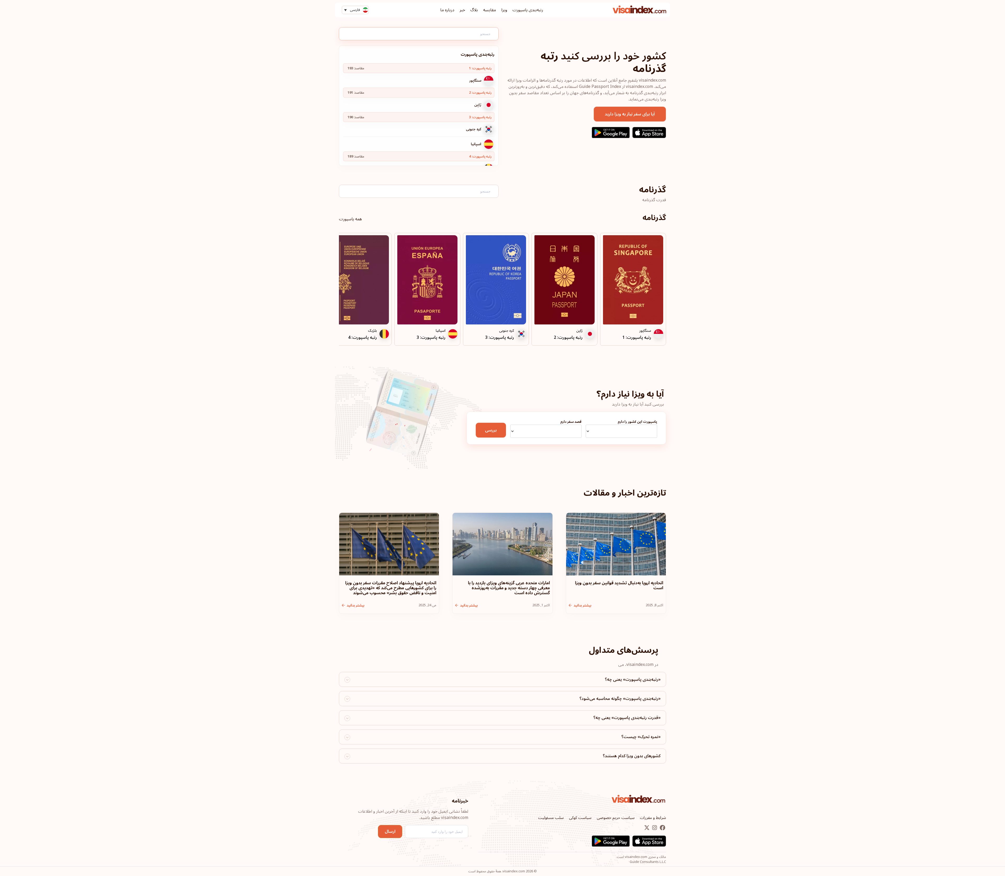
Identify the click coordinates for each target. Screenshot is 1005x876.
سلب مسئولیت (551, 817)
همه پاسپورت (350, 219)
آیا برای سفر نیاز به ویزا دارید (630, 114)
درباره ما (447, 9)
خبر (462, 9)
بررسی (491, 430)
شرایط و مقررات (653, 817)
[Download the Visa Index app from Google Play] (611, 132)
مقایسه (489, 9)
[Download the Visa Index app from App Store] (649, 132)
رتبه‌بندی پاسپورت (527, 9)
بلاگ (474, 9)
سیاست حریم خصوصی (616, 817)
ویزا (504, 9)
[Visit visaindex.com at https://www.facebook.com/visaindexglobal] (662, 828)
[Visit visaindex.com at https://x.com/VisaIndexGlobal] (647, 828)
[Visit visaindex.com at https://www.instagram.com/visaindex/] (654, 828)
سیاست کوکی (580, 817)
